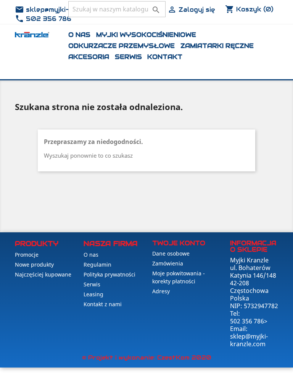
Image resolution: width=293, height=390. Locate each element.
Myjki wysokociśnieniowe (146, 35)
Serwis (128, 57)
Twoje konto (178, 243)
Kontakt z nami (103, 304)
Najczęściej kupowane (43, 274)
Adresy (161, 291)
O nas (79, 35)
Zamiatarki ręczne (217, 46)
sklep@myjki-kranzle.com (62, 10)
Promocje (27, 254)
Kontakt (164, 57)
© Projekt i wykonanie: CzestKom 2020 (146, 357)
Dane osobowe (171, 253)
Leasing (93, 294)
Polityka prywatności (109, 274)
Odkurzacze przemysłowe (121, 46)
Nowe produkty (34, 264)
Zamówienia (167, 263)
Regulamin (97, 264)
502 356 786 (43, 19)
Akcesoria (88, 57)
